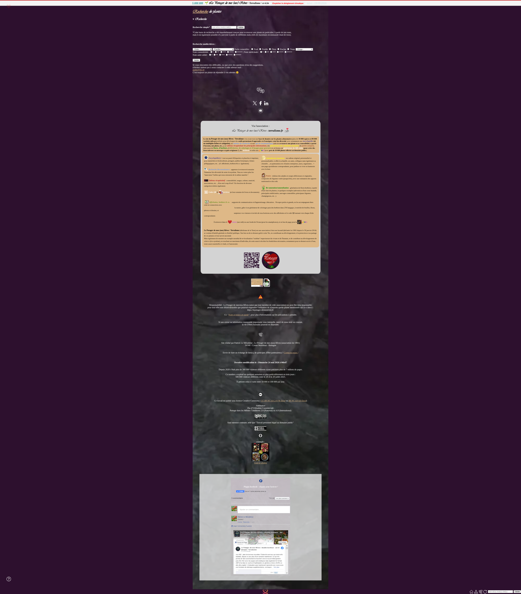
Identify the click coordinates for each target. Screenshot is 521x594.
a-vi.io (265, 3)
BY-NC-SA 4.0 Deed (297, 401)
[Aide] (9, 579)
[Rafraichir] (485, 591)
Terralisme (254, 3)
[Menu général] (14, 11)
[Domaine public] (260, 430)
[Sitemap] (476, 591)
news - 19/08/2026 (317, 3)
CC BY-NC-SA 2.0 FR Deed (273, 401)
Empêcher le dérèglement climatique (287, 3)
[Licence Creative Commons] (260, 418)
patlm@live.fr (198, 70)
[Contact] (480, 591)
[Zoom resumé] (257, 286)
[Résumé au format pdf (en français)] (266, 286)
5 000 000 (197, 3)
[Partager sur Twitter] (255, 104)
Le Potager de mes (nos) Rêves (228, 3)
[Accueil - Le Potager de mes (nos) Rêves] (471, 591)
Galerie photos (260, 463)
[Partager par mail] (260, 112)
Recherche (200, 11)
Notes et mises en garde (238, 315)
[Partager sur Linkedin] (266, 104)
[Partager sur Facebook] (260, 104)
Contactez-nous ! (291, 353)
